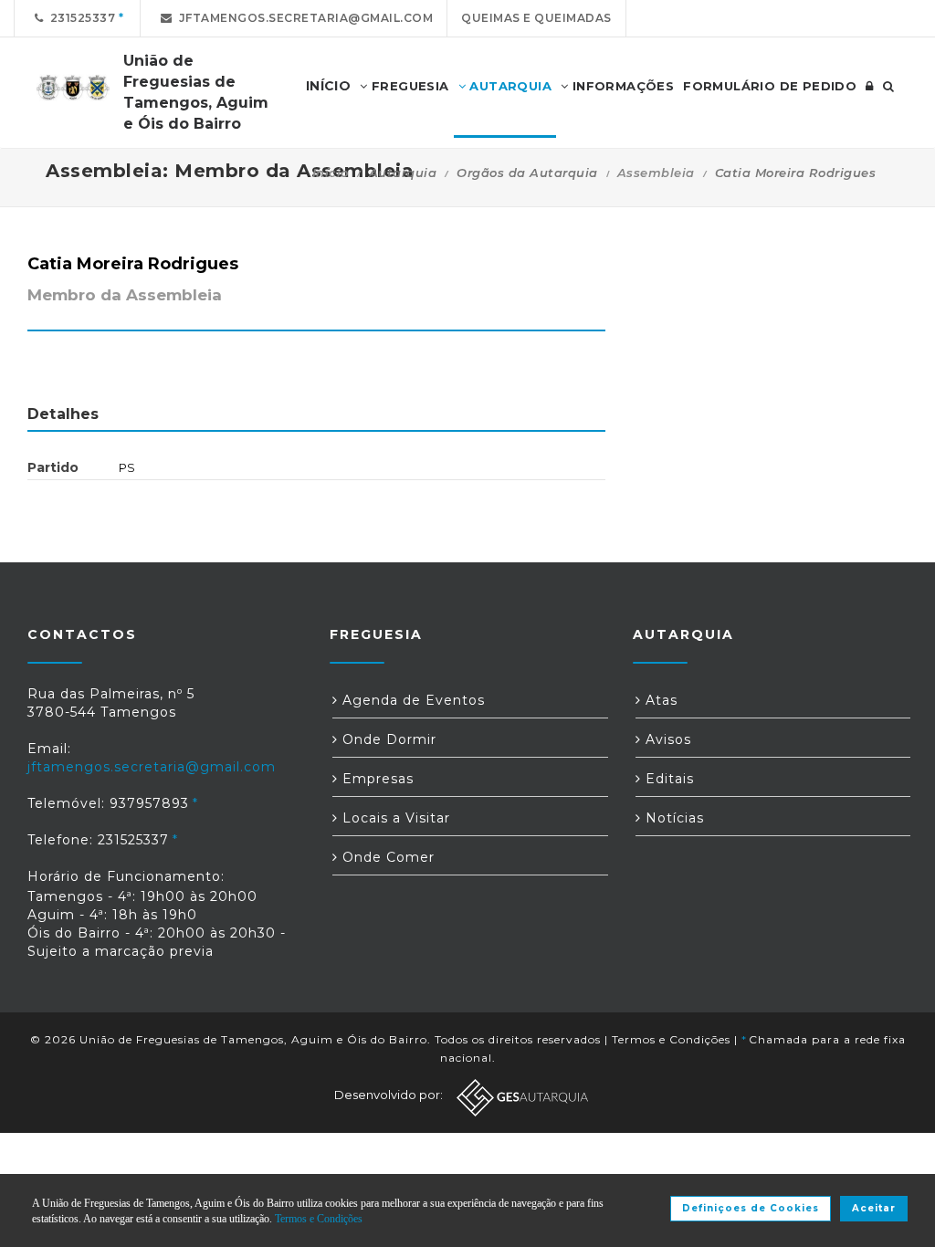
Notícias (672, 818)
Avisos (666, 739)
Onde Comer (386, 857)
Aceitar (874, 1208)
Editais (667, 778)
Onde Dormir (387, 739)
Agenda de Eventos (411, 700)
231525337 (80, 18)
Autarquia (509, 86)
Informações (621, 86)
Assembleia (656, 172)
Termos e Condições (671, 1039)
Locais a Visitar (394, 818)
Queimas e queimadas (536, 18)
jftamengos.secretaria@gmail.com (303, 18)
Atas (659, 700)
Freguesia (408, 86)
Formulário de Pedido (769, 86)
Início (330, 172)
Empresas (376, 778)
